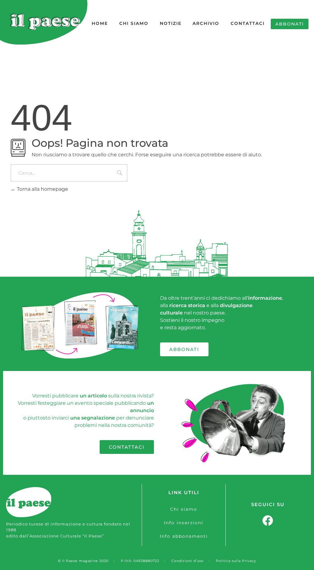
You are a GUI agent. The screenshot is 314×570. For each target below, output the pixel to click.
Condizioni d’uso (187, 561)
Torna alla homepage (42, 189)
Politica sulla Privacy (236, 561)
